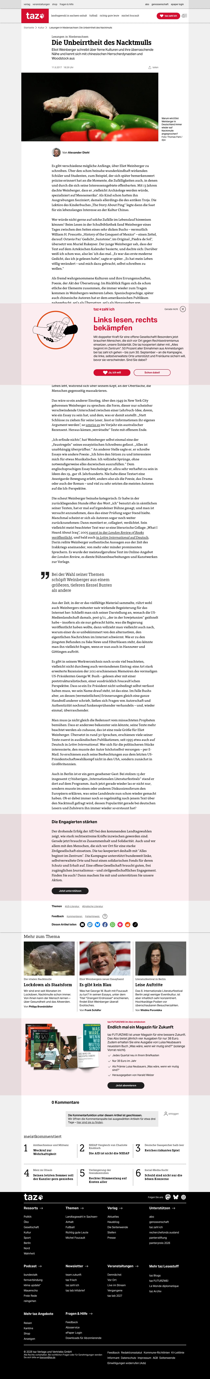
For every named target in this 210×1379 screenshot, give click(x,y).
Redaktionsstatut (132, 1352)
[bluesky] (175, 1198)
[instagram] (183, 1198)
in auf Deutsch (122, 537)
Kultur (41, 27)
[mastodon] (168, 1198)
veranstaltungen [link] (41, 4)
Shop (27, 1333)
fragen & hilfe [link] (67, 4)
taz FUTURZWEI (158, 1281)
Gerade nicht (171, 309)
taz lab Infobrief (75, 1290)
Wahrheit (29, 1253)
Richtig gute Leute (77, 1232)
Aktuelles (113, 1216)
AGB (155, 1358)
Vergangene (114, 1290)
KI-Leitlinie (177, 1352)
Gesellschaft (31, 1227)
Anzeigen (29, 1339)
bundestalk (30, 1274)
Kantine (28, 1328)
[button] (184, 16)
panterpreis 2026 (159, 1243)
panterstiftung (158, 1237)
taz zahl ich (156, 1227)
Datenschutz (129, 1358)
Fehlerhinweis (92, 916)
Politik (28, 1216)
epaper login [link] (177, 4)
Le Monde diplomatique (164, 1286)
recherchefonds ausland (164, 1232)
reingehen (30, 1301)
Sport (27, 1237)
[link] (70, 16)
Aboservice (73, 1327)
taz (33, 1197)
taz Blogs (155, 1275)
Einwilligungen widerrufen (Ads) (126, 1363)
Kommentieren (75, 916)
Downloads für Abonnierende (84, 1338)
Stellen (111, 1232)
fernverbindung (33, 1280)
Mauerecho (31, 1290)
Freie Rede (30, 1295)
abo (151, 1216)
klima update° (32, 1285)
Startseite (29, 27)
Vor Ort (111, 1280)
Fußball (70, 1227)
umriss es (93, 425)
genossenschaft (159, 1222)
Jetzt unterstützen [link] (70, 890)
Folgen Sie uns (155, 1197)
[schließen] (183, 309)
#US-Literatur (72, 906)
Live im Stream (116, 1285)
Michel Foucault (75, 1237)
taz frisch (71, 1280)
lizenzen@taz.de (47, 1357)
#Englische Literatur (92, 906)
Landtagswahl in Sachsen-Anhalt (82, 1219)
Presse (111, 1237)
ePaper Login (74, 1332)
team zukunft (73, 1274)
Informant (113, 1358)
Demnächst (114, 1274)
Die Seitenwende (117, 1227)
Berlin (27, 1243)
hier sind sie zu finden (90, 1122)
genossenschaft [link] (160, 4)
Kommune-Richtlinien (157, 1352)
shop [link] (54, 4)
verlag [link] (27, 4)
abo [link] (147, 4)
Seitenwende (167, 1358)
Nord (27, 1248)
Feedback (72, 1322)
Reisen (28, 1323)
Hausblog (113, 1222)
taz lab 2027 (114, 1295)
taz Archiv (155, 1291)
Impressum (145, 1358)
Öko (26, 1222)
